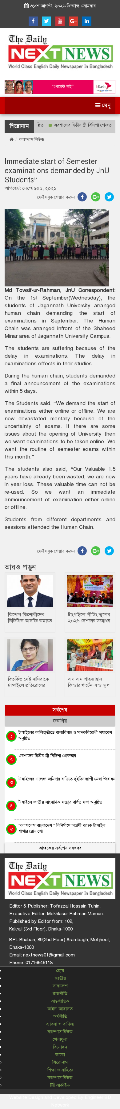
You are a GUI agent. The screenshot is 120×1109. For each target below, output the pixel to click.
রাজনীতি (60, 993)
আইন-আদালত (60, 1008)
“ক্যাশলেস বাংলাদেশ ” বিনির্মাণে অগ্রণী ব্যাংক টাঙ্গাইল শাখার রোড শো (61, 828)
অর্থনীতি (60, 1016)
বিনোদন (60, 1047)
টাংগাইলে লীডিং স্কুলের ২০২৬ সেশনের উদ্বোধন (89, 618)
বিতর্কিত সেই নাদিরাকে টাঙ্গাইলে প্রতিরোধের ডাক (28, 685)
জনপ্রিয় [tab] (60, 721)
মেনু (105, 105)
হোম (60, 970)
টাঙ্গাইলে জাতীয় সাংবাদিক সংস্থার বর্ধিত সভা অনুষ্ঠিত (60, 802)
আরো (60, 1054)
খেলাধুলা (60, 1039)
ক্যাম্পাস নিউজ (31, 139)
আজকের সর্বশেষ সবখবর (60, 848)
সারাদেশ (60, 986)
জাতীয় (60, 978)
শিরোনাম (60, 1062)
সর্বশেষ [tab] (60, 710)
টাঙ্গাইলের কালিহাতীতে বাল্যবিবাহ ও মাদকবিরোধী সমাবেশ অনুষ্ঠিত (65, 735)
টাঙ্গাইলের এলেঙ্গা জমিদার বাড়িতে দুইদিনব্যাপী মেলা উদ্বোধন (66, 779)
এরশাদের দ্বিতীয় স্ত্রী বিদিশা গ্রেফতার (76, 125)
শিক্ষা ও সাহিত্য (60, 1070)
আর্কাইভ (62, 1085)
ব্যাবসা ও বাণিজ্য (60, 1024)
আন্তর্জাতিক (60, 1001)
